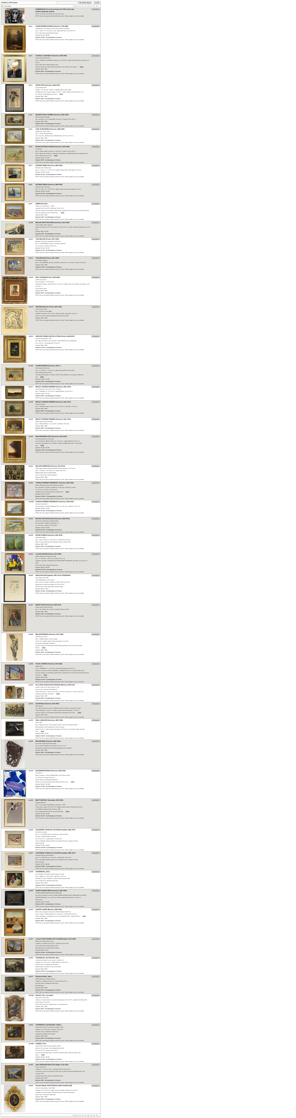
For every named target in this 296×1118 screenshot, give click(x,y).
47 (80, 6)
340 (97, 6)
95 (82, 6)
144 (85, 6)
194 (88, 6)
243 (91, 6)
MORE (81, 66)
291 (94, 6)
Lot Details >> (95, 9)
